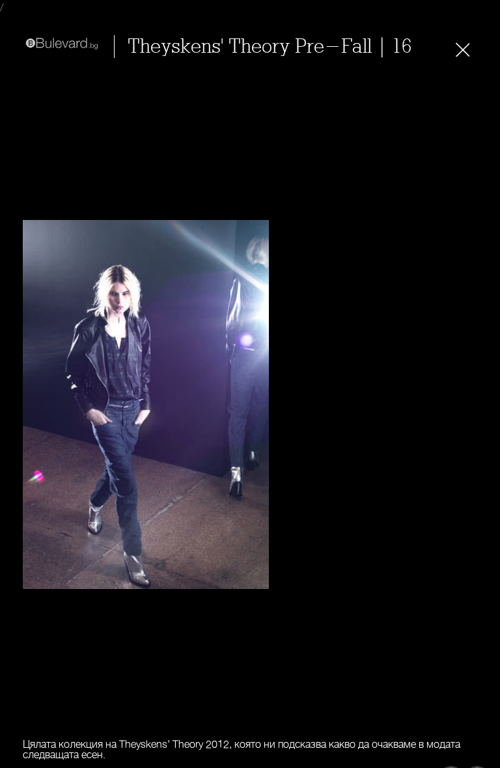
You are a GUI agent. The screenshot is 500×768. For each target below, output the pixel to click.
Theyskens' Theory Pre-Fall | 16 (269, 46)
